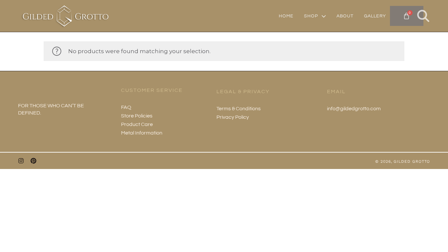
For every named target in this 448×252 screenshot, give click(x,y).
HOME (286, 16)
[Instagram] (21, 161)
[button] (423, 16)
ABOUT (345, 16)
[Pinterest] (33, 161)
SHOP (311, 16)
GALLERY (375, 16)
